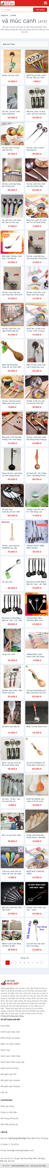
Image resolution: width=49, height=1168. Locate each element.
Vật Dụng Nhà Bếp (38, 1166)
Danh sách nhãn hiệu (10, 1056)
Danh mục (5, 1050)
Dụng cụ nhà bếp (9, 1112)
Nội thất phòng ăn (9, 1124)
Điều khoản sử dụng (10, 1038)
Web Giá (3, 1161)
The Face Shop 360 (28, 1158)
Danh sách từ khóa (9, 1068)
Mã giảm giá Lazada (10, 1080)
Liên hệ (4, 1092)
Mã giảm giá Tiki (8, 1074)
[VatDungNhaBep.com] (10, 3)
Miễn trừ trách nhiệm (10, 1044)
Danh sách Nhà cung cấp (12, 1062)
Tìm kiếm (40, 9)
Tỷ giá (16, 1158)
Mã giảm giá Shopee (10, 1086)
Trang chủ (4, 15)
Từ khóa (13, 15)
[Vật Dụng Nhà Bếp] (13, 982)
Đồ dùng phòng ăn (9, 1118)
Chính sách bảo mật (10, 1032)
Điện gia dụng (7, 1106)
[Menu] (45, 3)
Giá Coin (11, 1161)
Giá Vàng (41, 1158)
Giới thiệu (5, 1025)
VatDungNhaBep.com (20, 1166)
